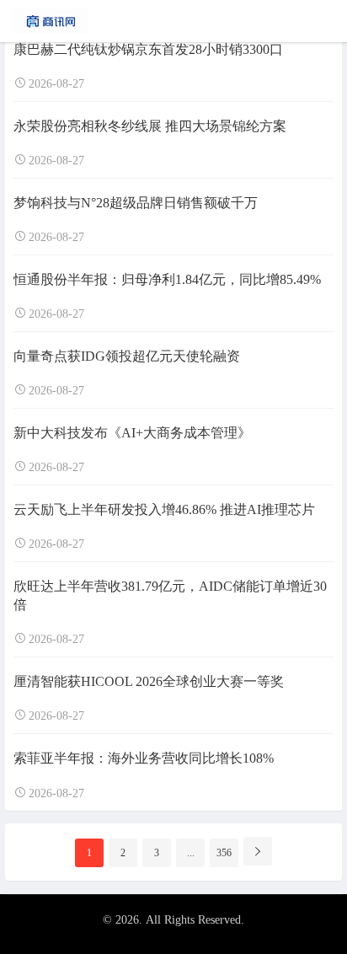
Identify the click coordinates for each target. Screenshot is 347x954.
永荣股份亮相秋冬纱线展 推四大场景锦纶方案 (149, 126)
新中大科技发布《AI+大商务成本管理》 (132, 433)
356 (224, 853)
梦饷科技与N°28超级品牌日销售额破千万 (135, 203)
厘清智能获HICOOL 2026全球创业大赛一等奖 (148, 681)
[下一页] (257, 851)
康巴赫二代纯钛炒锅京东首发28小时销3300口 (148, 49)
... (191, 853)
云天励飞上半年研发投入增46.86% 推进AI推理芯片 (164, 509)
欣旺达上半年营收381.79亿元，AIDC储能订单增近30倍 (170, 595)
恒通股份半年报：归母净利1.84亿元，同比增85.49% (167, 279)
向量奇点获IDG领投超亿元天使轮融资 (126, 356)
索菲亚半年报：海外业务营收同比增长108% (143, 758)
